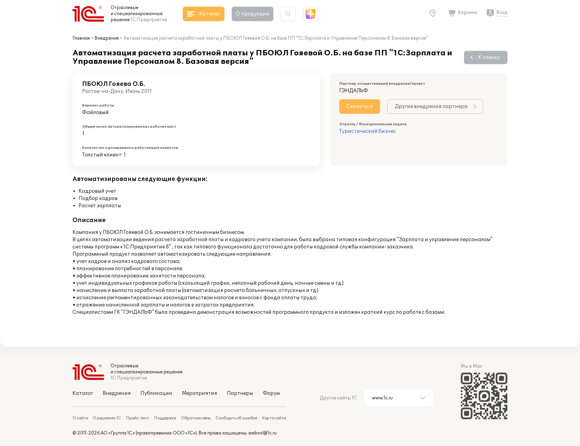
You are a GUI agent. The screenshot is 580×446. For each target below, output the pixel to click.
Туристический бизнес (367, 131)
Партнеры (240, 393)
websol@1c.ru (262, 433)
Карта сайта (274, 418)
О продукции (252, 14)
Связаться (359, 106)
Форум (271, 393)
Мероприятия (199, 393)
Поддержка (165, 418)
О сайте (80, 418)
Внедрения (107, 38)
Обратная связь (196, 418)
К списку (489, 57)
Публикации (156, 393)
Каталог (82, 393)
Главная (81, 38)
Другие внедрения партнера (431, 106)
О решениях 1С (107, 418)
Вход (501, 12)
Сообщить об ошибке (236, 418)
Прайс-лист (137, 418)
